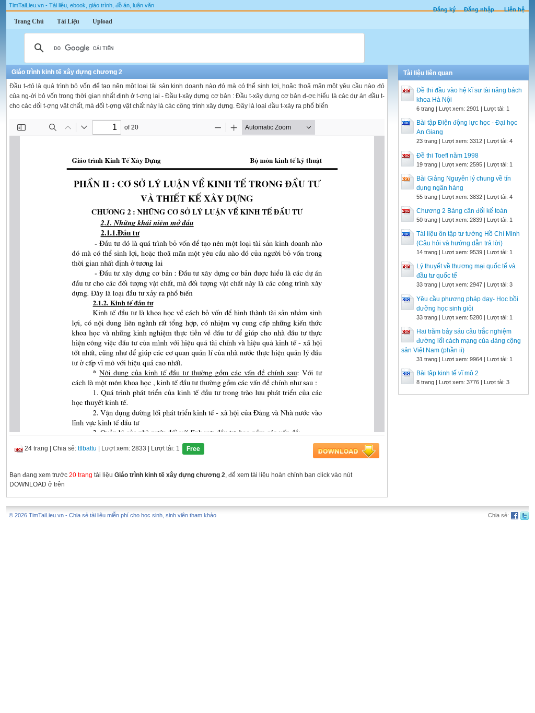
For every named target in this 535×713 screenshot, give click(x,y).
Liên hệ (514, 9)
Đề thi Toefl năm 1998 (447, 155)
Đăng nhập (479, 9)
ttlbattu (87, 448)
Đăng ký (444, 9)
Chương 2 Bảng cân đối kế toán (461, 211)
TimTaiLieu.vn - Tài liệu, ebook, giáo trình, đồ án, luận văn (81, 5)
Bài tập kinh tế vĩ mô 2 (447, 373)
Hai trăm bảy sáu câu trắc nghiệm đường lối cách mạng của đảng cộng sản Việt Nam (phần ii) (461, 341)
